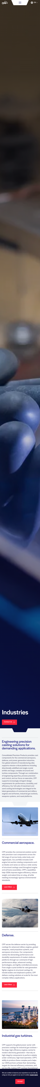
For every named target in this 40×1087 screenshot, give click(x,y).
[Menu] (20, 2)
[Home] (5, 2)
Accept (20, 1081)
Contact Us (8, 722)
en (35, 2)
